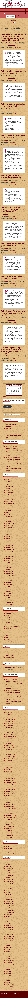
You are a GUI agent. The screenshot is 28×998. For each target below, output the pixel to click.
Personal (19, 47)
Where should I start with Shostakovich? (13, 136)
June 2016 (8, 536)
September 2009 (10, 582)
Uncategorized (9, 642)
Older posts (14, 20)
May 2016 (8, 538)
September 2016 (10, 530)
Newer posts (14, 25)
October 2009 (9, 580)
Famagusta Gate (10, 433)
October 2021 (9, 492)
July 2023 (8, 479)
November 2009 (10, 578)
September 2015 (10, 554)
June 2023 (8, 481)
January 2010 (9, 573)
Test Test (8, 457)
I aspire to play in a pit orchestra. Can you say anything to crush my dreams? (11, 350)
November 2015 (10, 551)
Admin (7, 615)
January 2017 (9, 521)
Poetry (7, 637)
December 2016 (10, 523)
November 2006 (10, 602)
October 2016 (9, 527)
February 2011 (9, 556)
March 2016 (9, 543)
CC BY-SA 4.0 (4, 993)
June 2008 (8, 600)
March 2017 (9, 516)
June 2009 (8, 589)
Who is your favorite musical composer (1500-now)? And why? (12, 209)
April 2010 (8, 567)
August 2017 (9, 506)
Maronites (8, 428)
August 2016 (9, 532)
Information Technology (12, 626)
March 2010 (9, 569)
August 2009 (9, 584)
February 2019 (9, 497)
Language (8, 628)
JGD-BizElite (16, 993)
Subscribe (7, 406)
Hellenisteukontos (10, 667)
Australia (8, 617)
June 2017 (8, 510)
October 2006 (9, 604)
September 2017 (10, 503)
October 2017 (9, 501)
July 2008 (8, 597)
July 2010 (8, 562)
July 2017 (8, 508)
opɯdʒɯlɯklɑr (12, 3)
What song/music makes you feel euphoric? (12, 244)
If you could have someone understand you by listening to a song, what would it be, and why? (13, 37)
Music (14, 47)
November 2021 (10, 490)
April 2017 (8, 514)
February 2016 (9, 545)
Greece (7, 624)
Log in (7, 651)
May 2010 (8, 565)
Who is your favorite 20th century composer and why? (13, 313)
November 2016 (10, 525)
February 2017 (9, 519)
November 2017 (10, 499)
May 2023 (8, 484)
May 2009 (8, 591)
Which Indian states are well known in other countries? (14, 453)
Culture (8, 622)
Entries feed (9, 653)
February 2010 (9, 571)
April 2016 (8, 541)
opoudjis (5, 43)
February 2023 (9, 486)
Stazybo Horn (9, 468)
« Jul (4, 396)
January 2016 (9, 547)
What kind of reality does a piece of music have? (13, 72)
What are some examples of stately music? (13, 105)
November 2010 (10, 560)
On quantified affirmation (13, 431)
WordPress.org (10, 657)
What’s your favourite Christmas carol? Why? (11, 176)
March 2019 (9, 495)
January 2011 (9, 558)
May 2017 (8, 512)
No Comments (11, 45)
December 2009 (10, 576)
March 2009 (9, 595)
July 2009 (8, 587)
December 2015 (10, 549)
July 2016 (8, 534)
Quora (7, 639)
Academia (8, 613)
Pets (7, 635)
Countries (8, 620)
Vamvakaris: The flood (12, 448)
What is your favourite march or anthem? (11, 277)
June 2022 (8, 488)
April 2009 (8, 593)
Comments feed (10, 655)
